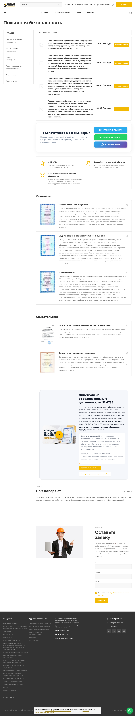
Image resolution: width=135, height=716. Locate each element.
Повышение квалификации (12, 58)
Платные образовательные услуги (15, 652)
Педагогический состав (11, 640)
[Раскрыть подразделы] (31, 81)
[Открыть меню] (4, 12)
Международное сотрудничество (15, 670)
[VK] (109, 631)
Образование (8, 634)
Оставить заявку (121, 44)
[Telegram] (114, 631)
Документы (7, 631)
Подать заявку (123, 4)
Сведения (7, 619)
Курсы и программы (38, 619)
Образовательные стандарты (13, 678)
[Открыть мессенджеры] (130, 711)
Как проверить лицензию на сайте (95, 474)
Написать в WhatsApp (113, 137)
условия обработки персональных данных (58, 711)
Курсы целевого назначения (12, 49)
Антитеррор (11, 75)
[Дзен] (124, 631)
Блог (79, 13)
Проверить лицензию (89, 468)
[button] (59, 434)
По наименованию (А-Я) (48, 32)
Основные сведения (10, 623)
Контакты (91, 13)
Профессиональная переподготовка (14, 67)
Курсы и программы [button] (63, 13)
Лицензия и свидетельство (13, 684)
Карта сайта (8, 697)
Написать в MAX (112, 144)
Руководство (7, 637)
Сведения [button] (44, 13)
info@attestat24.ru (117, 623)
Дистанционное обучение (12, 681)
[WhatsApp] (119, 631)
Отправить (101, 601)
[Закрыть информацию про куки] (98, 711)
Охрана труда (11, 81)
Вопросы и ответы (9, 690)
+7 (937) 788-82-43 (84, 5)
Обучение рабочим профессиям (14, 40)
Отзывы (6, 687)
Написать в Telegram (113, 130)
